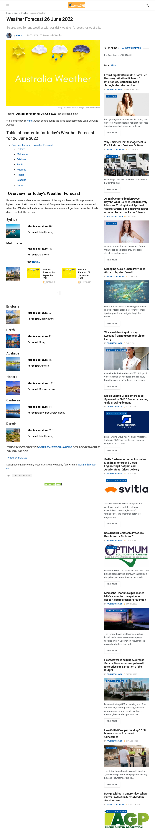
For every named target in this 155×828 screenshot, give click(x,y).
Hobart (20, 174)
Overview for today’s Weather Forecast (32, 145)
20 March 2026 (133, 805)
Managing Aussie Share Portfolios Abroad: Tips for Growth (124, 270)
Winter (29, 120)
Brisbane (21, 159)
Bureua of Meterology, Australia (55, 446)
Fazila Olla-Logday (115, 150)
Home (8, 13)
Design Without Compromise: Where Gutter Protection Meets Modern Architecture (125, 797)
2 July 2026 (132, 276)
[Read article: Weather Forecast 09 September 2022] (33, 273)
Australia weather (22, 476)
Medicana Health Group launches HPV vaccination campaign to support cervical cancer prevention (125, 596)
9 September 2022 (49, 283)
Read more (113, 132)
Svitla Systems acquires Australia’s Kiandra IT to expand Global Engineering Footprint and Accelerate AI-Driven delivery (125, 464)
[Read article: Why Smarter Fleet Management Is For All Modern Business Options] (126, 165)
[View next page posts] (63, 293)
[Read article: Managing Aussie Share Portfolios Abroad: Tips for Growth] (126, 291)
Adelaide (21, 169)
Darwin (20, 185)
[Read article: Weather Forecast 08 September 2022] (69, 273)
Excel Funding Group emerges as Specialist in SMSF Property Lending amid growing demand (126, 399)
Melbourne (22, 154)
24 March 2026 (131, 741)
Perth (20, 164)
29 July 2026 (132, 150)
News (16, 13)
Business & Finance (116, 350)
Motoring (112, 156)
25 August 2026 (132, 89)
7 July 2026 (131, 216)
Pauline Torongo (114, 89)
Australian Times (115, 216)
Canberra (21, 180)
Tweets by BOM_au (16, 457)
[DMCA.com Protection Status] (53, 484)
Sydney (21, 149)
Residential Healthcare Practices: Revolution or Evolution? (124, 534)
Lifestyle (111, 96)
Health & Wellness (116, 611)
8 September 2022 (84, 283)
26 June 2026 (131, 407)
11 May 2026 (130, 474)
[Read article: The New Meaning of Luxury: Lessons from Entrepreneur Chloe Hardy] (126, 358)
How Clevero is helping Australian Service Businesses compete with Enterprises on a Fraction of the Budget (124, 665)
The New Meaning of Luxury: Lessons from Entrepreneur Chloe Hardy (124, 336)
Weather (24, 13)
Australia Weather (38, 13)
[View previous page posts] (57, 293)
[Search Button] (147, 5)
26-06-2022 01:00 (34, 35)
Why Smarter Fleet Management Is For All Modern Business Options (125, 143)
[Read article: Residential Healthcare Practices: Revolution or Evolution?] (126, 556)
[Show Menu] (7, 5)
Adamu (18, 35)
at (108, 283)
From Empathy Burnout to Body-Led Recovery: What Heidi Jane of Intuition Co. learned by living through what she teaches (125, 80)
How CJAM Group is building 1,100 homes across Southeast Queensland (125, 734)
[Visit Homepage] (76, 5)
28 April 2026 (131, 604)
